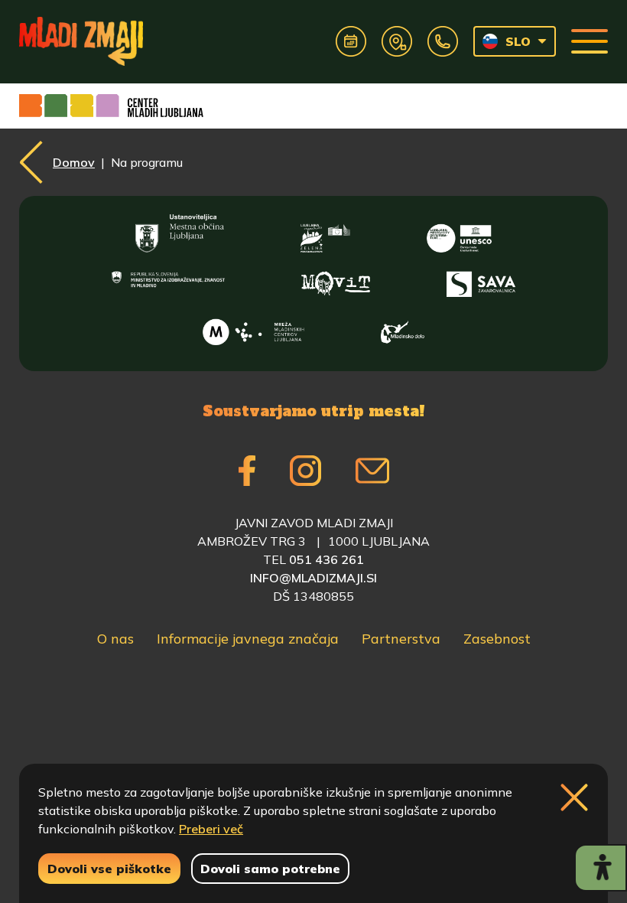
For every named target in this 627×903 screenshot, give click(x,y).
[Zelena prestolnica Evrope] (325, 233)
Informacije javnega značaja (248, 638)
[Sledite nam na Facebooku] (247, 470)
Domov (74, 162)
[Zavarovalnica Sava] (481, 281)
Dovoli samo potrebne (270, 868)
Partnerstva (401, 638)
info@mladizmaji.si (313, 577)
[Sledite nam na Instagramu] (305, 470)
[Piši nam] (372, 470)
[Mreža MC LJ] (253, 328)
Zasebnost (497, 638)
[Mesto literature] (459, 233)
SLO (518, 41)
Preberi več (211, 828)
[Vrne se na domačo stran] (81, 41)
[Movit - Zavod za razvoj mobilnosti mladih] (335, 281)
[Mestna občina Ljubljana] (179, 233)
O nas (115, 638)
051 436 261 (326, 559)
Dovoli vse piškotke (109, 868)
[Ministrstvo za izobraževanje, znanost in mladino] (168, 281)
